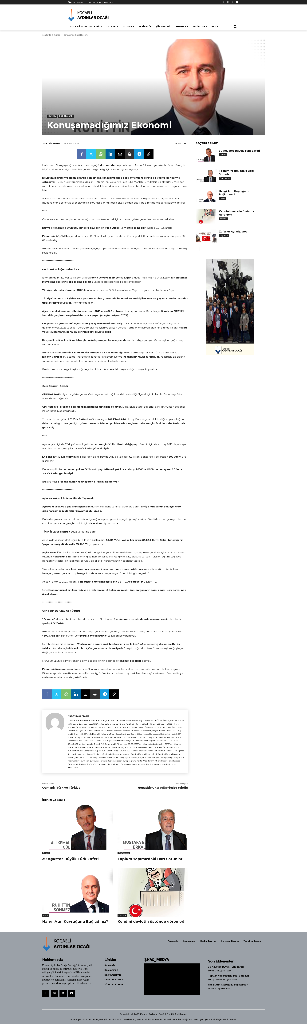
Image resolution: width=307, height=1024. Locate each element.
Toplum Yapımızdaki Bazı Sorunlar (150, 859)
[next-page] (203, 249)
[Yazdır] (129, 154)
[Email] (120, 154)
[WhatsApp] (101, 154)
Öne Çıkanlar (66, 116)
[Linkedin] (110, 154)
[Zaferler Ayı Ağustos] (206, 236)
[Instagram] (228, 2)
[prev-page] (198, 249)
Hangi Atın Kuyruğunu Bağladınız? (75, 921)
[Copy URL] (149, 154)
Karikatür (122, 915)
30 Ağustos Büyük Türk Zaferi (70, 859)
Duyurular (224, 236)
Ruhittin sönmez (52, 143)
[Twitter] (232, 2)
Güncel (57, 35)
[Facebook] (224, 2)
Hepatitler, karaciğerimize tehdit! (163, 787)
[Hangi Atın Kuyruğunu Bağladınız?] (77, 892)
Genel (45, 915)
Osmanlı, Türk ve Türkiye (61, 787)
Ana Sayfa (46, 35)
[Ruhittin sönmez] (55, 741)
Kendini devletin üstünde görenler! (151, 921)
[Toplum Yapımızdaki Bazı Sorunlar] (153, 829)
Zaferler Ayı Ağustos (233, 231)
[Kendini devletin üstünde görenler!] (153, 892)
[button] (235, 26)
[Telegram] (139, 154)
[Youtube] (237, 2)
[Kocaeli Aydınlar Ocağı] (93, 15)
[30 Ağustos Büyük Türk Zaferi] (77, 829)
